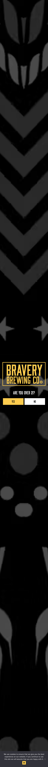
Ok (24, 762)
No (35, 401)
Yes (13, 401)
